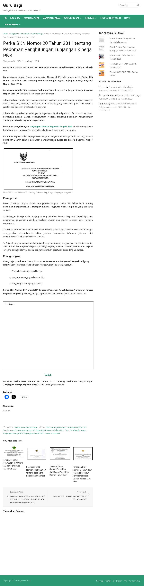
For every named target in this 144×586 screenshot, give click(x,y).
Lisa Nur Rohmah (110, 95)
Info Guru (15, 18)
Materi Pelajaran (51, 18)
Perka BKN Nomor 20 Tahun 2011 (50, 430)
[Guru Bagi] (5, 18)
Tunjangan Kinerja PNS (33, 433)
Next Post (69, 496)
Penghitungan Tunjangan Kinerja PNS (19, 430)
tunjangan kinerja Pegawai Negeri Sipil (51, 126)
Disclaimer (117, 581)
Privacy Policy (134, 581)
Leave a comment (52, 433)
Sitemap (99, 581)
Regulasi (89, 18)
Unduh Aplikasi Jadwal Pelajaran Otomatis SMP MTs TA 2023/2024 (118, 107)
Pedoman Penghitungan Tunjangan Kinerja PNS (66, 427)
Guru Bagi (12, 5)
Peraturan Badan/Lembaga (31, 33)
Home (5, 33)
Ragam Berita (11, 24)
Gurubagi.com (20, 580)
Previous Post (27, 497)
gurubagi (28, 61)
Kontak (108, 581)
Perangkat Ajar (31, 18)
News (127, 18)
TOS (125, 581)
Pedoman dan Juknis (110, 18)
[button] (38, 169)
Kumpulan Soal (71, 18)
